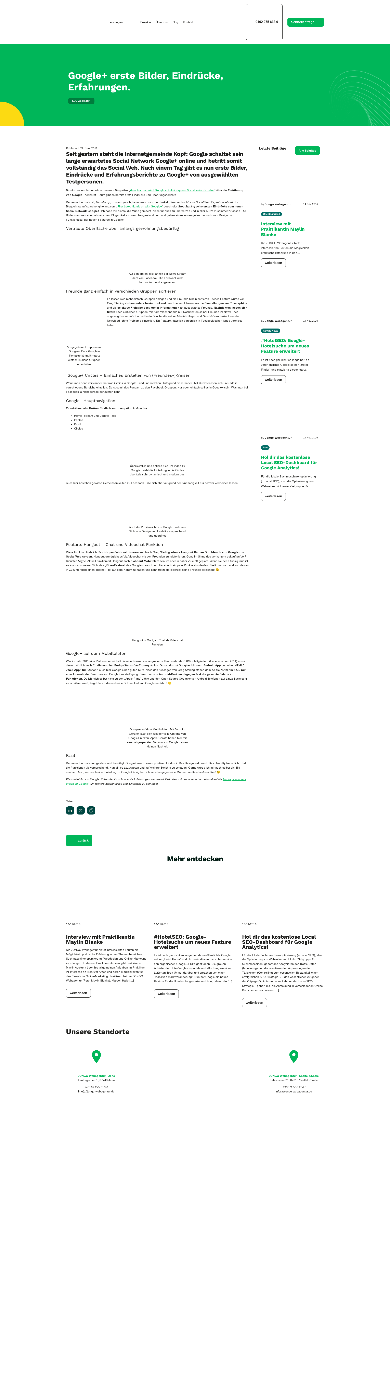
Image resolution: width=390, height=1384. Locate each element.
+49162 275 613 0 (96, 1087)
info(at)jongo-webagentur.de (96, 1091)
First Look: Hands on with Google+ (139, 206)
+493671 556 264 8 (293, 1087)
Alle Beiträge (307, 150)
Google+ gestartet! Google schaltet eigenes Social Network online (172, 190)
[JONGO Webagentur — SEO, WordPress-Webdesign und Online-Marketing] (79, 22)
